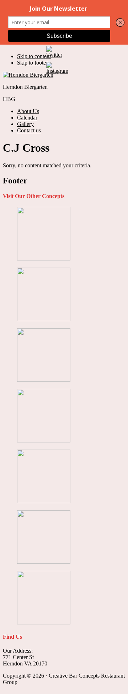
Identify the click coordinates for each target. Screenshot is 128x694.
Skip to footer (32, 63)
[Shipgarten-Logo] (43, 562)
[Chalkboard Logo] (43, 258)
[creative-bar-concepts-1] (43, 319)
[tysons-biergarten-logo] (43, 622)
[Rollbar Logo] (43, 440)
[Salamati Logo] (43, 501)
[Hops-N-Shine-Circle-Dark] (43, 380)
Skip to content (34, 56)
